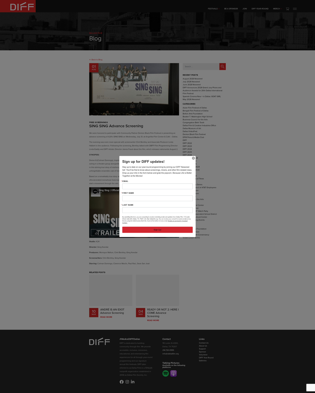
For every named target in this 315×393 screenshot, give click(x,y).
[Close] (193, 158)
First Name (128, 193)
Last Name (128, 205)
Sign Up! (157, 229)
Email (125, 181)
